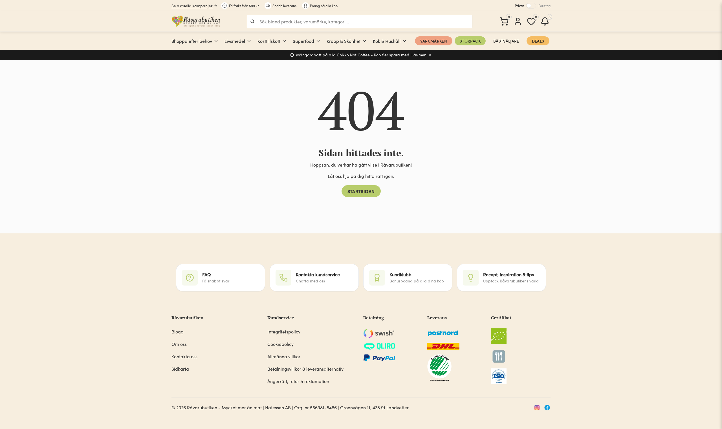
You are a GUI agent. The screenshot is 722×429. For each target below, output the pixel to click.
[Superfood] (318, 41)
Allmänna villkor (283, 356)
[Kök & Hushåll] (404, 41)
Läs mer (418, 55)
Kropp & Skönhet (343, 41)
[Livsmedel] (249, 41)
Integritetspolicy (283, 332)
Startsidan (361, 191)
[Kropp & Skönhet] (364, 41)
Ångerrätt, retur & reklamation (298, 381)
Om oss (179, 344)
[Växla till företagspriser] (531, 5)
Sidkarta (180, 369)
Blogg (177, 332)
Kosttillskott (268, 41)
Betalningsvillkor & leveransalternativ (305, 369)
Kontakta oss (184, 356)
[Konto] (517, 21)
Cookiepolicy (280, 344)
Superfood (303, 41)
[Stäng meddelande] (430, 55)
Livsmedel (234, 41)
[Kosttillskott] (284, 41)
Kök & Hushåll (386, 41)
